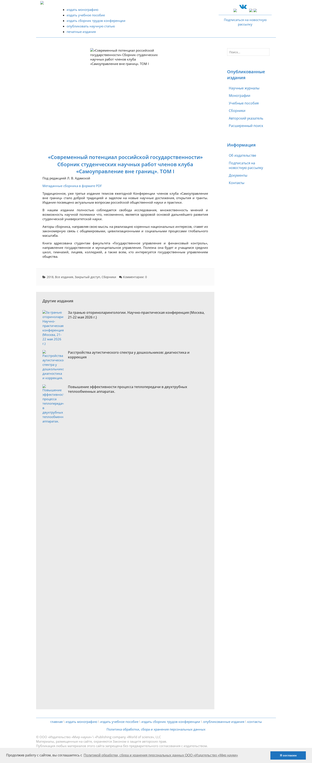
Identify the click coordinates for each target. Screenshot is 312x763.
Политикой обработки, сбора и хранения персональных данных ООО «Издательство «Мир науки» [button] (161, 755)
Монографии (239, 95)
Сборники (109, 277)
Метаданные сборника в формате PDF (72, 186)
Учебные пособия (244, 103)
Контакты (236, 182)
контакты (254, 721)
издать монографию (82, 9)
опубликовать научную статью (91, 26)
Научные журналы (244, 88)
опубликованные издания (223, 721)
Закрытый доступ (87, 277)
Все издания (64, 277)
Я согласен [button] (288, 755)
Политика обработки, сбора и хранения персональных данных (156, 729)
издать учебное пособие (86, 15)
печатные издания (81, 32)
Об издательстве (242, 155)
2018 (50, 277)
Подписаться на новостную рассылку (246, 165)
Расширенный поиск (246, 125)
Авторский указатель (246, 118)
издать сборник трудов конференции (96, 20)
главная (56, 721)
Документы (238, 175)
